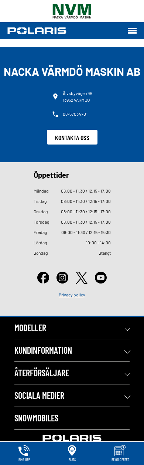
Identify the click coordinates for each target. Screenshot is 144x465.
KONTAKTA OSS (72, 137)
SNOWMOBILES (36, 418)
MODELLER (30, 327)
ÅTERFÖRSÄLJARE (41, 372)
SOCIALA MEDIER (39, 395)
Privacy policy (72, 294)
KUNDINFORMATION (43, 350)
